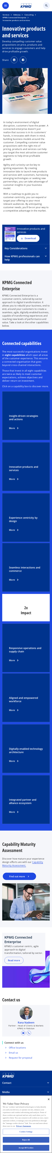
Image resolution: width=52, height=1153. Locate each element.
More (12, 428)
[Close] (49, 1099)
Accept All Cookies (26, 1148)
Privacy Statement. (23, 1126)
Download (30, 238)
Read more (14, 960)
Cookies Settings (25, 1132)
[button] (23, 1033)
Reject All (26, 1140)
